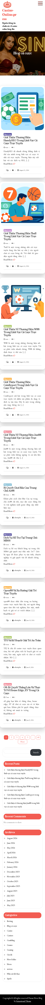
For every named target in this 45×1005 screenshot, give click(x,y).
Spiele (9, 978)
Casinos (10, 935)
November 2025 (13, 876)
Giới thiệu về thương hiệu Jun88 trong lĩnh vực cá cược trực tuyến (22, 438)
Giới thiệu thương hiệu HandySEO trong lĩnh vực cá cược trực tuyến (20, 140)
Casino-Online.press (9, 14)
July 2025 (10, 895)
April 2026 (11, 852)
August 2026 (12, 838)
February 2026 (12, 862)
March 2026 (12, 857)
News (9, 964)
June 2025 (11, 900)
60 (38, 737)
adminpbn (17, 517)
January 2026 (12, 867)
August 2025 (12, 891)
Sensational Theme (23, 1001)
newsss (9, 969)
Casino (9, 930)
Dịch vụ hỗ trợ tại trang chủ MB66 (20, 539)
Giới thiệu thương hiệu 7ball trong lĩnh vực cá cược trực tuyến (20, 236)
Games (9, 945)
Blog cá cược (7, 134)
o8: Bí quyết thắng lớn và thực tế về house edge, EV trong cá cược (22, 690)
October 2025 (12, 881)
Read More (8, 163)
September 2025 (13, 886)
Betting (10, 921)
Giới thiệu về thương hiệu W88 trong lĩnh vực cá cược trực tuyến (22, 332)
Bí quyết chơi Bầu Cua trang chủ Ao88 (20, 489)
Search (35, 752)
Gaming (10, 950)
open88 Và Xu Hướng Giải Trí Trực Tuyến (20, 592)
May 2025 (11, 905)
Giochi (9, 954)
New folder (11, 959)
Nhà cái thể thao (13, 973)
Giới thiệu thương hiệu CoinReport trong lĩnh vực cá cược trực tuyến (21, 385)
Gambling (11, 940)
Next (22, 741)
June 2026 (11, 843)
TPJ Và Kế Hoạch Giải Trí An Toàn (22, 640)
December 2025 (13, 871)
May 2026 (11, 847)
